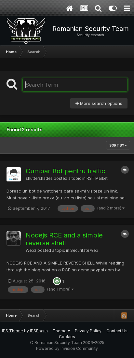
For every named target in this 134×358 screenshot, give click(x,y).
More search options (100, 103)
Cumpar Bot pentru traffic (65, 171)
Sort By (117, 145)
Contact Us (116, 330)
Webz (31, 250)
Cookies (67, 336)
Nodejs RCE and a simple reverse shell (64, 239)
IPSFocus (39, 330)
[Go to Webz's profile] (14, 238)
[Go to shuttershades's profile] (14, 174)
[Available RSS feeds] (124, 315)
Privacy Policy (88, 330)
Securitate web (84, 250)
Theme (60, 330)
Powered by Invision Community (67, 348)
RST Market (97, 178)
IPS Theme (12, 330)
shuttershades (39, 178)
